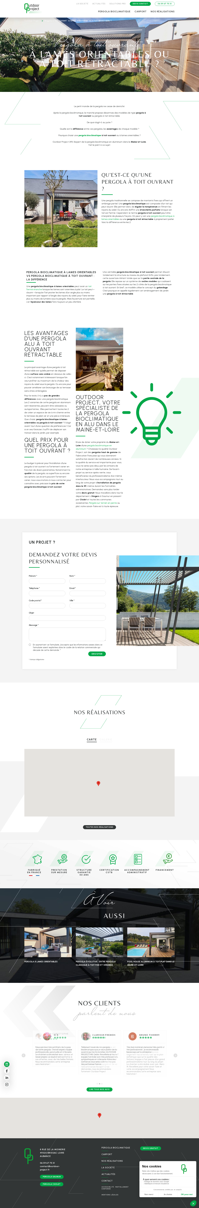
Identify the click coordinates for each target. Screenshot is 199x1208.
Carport (141, 11)
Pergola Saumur (52, 1177)
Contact (107, 1180)
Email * (72, 588)
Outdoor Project (32, 20)
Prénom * (33, 576)
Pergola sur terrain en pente (103, 503)
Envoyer (97, 654)
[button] (113, 765)
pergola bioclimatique (90, 135)
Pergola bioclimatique (114, 11)
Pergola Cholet (52, 1184)
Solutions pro (118, 4)
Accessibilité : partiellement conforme (115, 1188)
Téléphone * (34, 588)
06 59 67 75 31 (165, 4)
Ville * (71, 600)
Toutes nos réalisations (99, 827)
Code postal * (35, 600)
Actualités (98, 4)
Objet (31, 613)
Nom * (72, 576)
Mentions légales (110, 1195)
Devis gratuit (140, 4)
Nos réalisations (163, 11)
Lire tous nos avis (99, 1089)
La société (82, 4)
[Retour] (33, 8)
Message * (34, 625)
